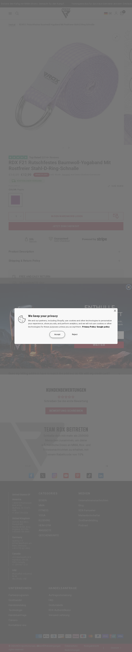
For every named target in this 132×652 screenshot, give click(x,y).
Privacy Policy (89, 327)
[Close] (115, 310)
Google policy (103, 327)
